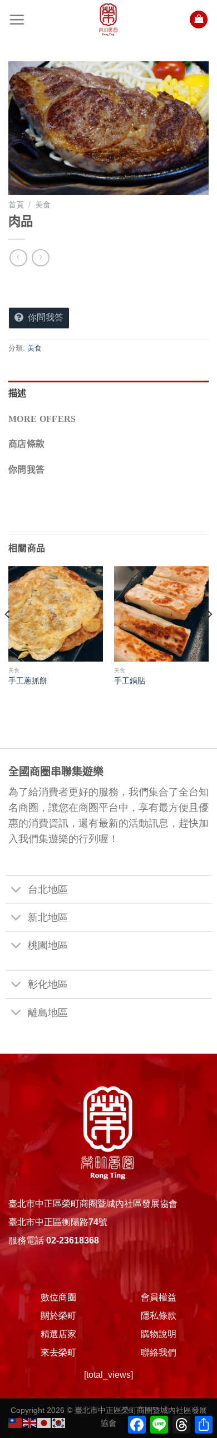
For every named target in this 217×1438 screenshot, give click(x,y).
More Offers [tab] (42, 419)
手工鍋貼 (129, 681)
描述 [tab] (17, 393)
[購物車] (199, 20)
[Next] (209, 636)
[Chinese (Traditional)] (15, 1422)
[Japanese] (44, 1422)
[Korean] (59, 1422)
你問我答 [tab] (26, 469)
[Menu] (16, 19)
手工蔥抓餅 (27, 681)
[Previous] (7, 636)
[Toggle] (16, 891)
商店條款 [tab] (26, 444)
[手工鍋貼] (161, 613)
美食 (43, 205)
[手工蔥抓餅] (55, 613)
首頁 (16, 205)
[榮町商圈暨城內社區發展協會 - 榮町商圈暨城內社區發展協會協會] (108, 19)
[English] (30, 1422)
